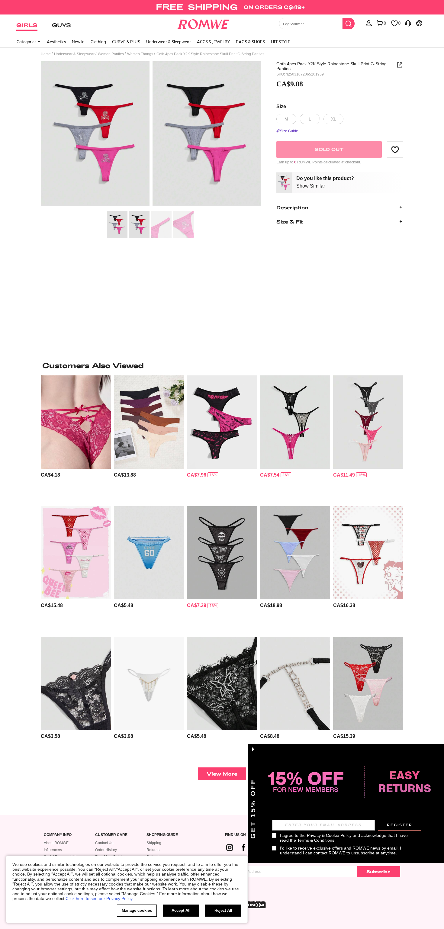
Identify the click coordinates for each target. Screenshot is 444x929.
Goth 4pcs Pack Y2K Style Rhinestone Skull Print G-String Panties (331, 66)
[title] (222, 365)
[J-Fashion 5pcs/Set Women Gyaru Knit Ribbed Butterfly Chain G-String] (368, 422)
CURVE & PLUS (126, 41)
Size (281, 106)
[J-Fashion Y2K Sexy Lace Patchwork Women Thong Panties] (149, 553)
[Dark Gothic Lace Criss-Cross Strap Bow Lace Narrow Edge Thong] (76, 422)
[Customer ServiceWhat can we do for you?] (408, 23)
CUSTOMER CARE (111, 835)
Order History (106, 850)
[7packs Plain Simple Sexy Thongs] (149, 422)
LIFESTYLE (280, 41)
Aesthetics (56, 41)
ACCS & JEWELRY (213, 41)
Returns (152, 850)
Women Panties (111, 54)
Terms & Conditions (315, 840)
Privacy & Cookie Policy (329, 835)
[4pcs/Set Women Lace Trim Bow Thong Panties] (368, 683)
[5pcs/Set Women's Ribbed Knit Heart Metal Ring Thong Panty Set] (295, 553)
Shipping (153, 843)
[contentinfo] (50, 475)
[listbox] (369, 22)
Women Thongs (140, 54)
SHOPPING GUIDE (162, 835)
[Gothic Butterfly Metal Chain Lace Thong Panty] (222, 683)
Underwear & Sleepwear (168, 41)
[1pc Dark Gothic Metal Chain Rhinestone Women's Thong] (149, 683)
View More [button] (222, 773)
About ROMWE (56, 843)
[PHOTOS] (151, 134)
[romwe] (203, 22)
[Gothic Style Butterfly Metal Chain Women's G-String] (295, 683)
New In (78, 41)
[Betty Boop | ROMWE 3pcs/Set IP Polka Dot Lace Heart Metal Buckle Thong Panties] (368, 553)
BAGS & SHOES (250, 41)
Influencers (53, 850)
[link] (222, 7)
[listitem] (76, 438)
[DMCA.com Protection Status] (255, 904)
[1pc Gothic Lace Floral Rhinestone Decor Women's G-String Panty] (76, 683)
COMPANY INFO (58, 835)
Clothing (98, 41)
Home (46, 54)
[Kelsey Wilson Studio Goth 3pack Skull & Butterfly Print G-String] (222, 553)
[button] (395, 149)
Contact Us (104, 843)
